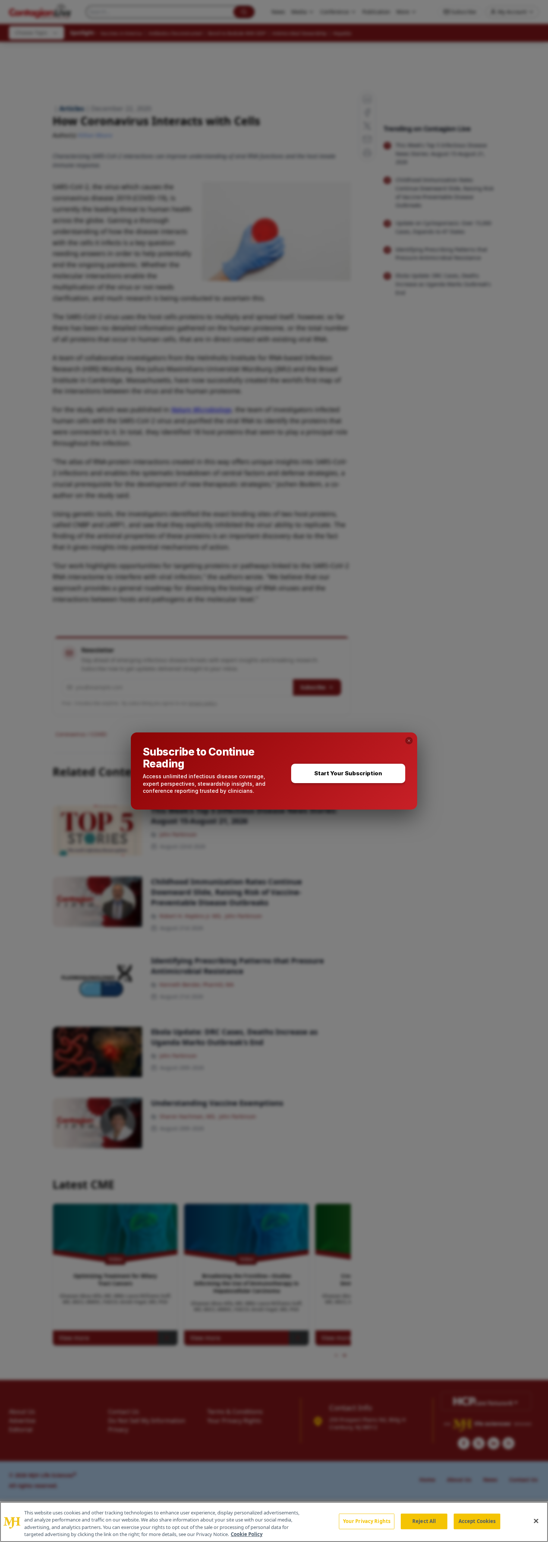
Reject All (424, 1521)
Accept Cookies (477, 1521)
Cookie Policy (246, 1534)
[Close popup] (409, 740)
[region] (274, 1522)
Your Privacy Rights (366, 1521)
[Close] (536, 1521)
